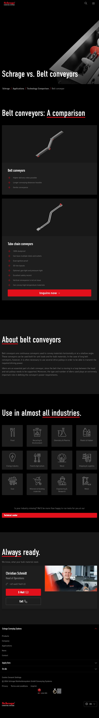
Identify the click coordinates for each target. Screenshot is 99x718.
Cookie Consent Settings (11, 677)
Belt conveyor (58, 88)
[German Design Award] (57, 690)
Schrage (6, 88)
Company (5, 641)
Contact (5, 655)
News (4, 650)
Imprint (34, 686)
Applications (18, 88)
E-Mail (21, 592)
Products (5, 636)
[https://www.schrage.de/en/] (11, 3)
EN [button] (90, 704)
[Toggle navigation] (86, 3)
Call (21, 601)
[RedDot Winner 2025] (42, 691)
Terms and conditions (19, 686)
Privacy (5, 686)
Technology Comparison (38, 88)
